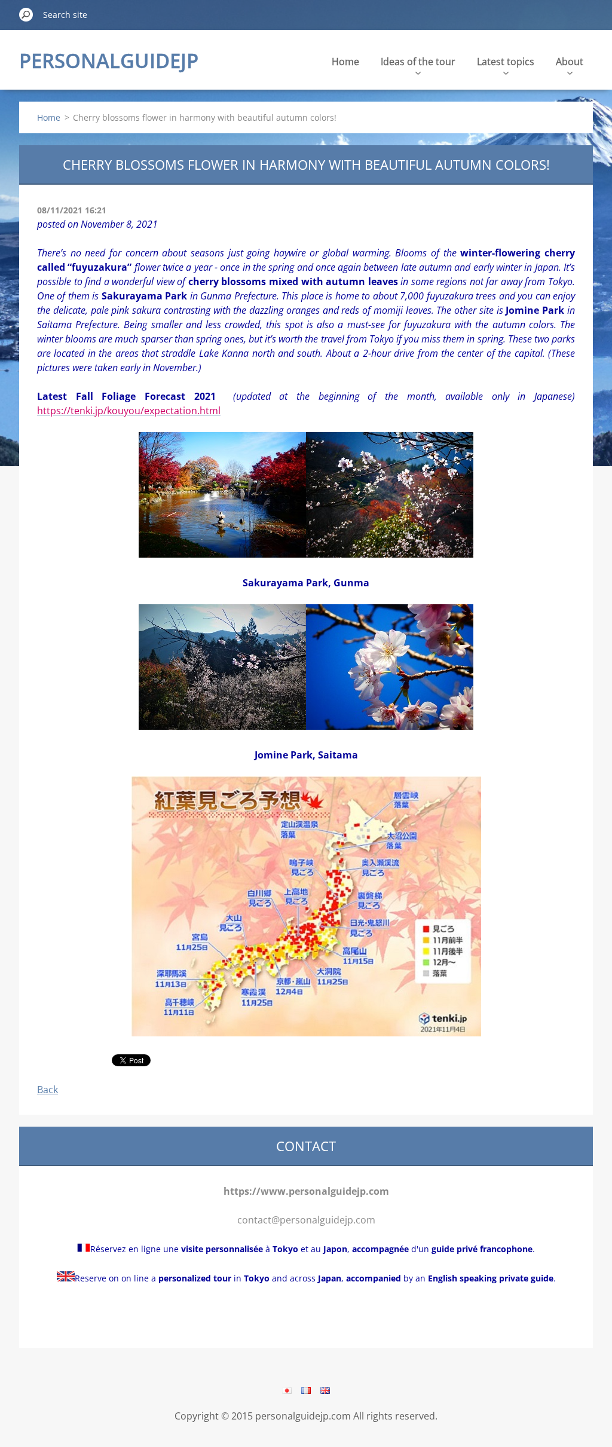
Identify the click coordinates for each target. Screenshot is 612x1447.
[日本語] (287, 1390)
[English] (325, 1390)
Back (47, 1089)
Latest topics (505, 61)
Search (26, 14)
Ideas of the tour (418, 61)
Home (345, 61)
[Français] (306, 1390)
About (569, 61)
